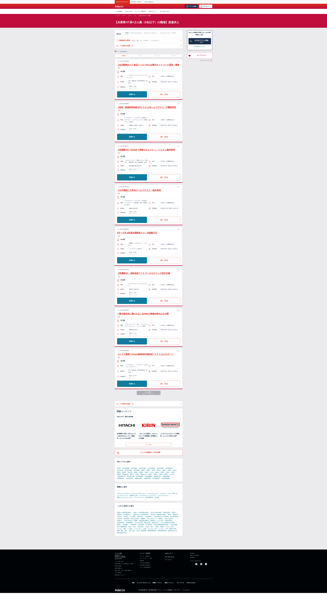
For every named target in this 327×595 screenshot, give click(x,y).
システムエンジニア (152, 493)
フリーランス (180, 582)
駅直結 (119, 524)
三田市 (173, 472)
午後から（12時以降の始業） (141, 512)
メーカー (161, 528)
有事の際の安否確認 (145, 565)
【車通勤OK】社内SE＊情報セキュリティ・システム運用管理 (146, 150)
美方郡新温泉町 (165, 478)
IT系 (135, 15)
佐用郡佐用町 (147, 478)
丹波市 (137, 474)
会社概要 (192, 557)
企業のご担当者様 (194, 555)
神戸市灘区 (134, 468)
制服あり (160, 518)
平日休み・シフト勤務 (129, 516)
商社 (126, 530)
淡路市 (155, 474)
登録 (192, 6)
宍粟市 (160, 474)
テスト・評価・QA (173, 493)
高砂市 (157, 472)
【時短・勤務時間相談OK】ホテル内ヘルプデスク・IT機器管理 (146, 107)
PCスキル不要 (138, 522)
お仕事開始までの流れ (199, 46)
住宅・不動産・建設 (170, 528)
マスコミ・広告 (170, 526)
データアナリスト (139, 497)
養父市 (132, 474)
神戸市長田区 (151, 468)
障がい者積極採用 (122, 526)
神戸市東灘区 (126, 468)
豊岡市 (124, 472)
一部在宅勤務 (173, 524)
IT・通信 (130, 528)
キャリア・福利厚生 (145, 553)
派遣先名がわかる (172, 530)
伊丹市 (175, 470)
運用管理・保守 (134, 495)
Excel (134, 526)
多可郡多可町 (130, 476)
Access (147, 526)
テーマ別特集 (118, 572)
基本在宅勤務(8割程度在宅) (161, 524)
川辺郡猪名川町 (121, 476)
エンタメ (119, 528)
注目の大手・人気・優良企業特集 (123, 570)
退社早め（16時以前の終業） (158, 514)
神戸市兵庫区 (142, 468)
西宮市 (159, 470)
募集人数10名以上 (122, 532)
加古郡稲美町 (139, 476)
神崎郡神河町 (120, 478)
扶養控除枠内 (166, 512)
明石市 (153, 470)
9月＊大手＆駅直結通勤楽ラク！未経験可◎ (137, 233)
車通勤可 (143, 518)
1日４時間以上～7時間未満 (161, 516)
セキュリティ (177, 590)
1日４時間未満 (174, 516)
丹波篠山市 (125, 474)
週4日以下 (175, 514)
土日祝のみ (140, 516)
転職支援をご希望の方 (136, 1)
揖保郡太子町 (129, 478)
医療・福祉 (120, 530)
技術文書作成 (149, 497)
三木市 (152, 472)
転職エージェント (157, 582)
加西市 (119, 474)
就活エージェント (169, 582)
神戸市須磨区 (160, 468)
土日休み (119, 516)
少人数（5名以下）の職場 (145, 15)
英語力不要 (147, 522)
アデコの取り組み (119, 561)
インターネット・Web (140, 528)
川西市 (162, 472)
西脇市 (141, 472)
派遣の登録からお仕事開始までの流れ (124, 563)
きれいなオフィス (152, 518)
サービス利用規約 (168, 590)
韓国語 (162, 526)
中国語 (157, 526)
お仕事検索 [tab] (119, 11)
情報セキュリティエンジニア (125, 497)
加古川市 (130, 472)
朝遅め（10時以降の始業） (124, 512)
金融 (125, 528)
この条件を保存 (133, 46)
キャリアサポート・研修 (146, 558)
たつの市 (171, 474)
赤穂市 (136, 472)
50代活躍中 (149, 524)
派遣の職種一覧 (118, 568)
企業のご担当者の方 (149, 1)
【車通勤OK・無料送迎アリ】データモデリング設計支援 (143, 273)
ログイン (207, 6)
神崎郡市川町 (157, 476)
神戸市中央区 (128, 470)
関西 (124, 15)
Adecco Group (191, 582)
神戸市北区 (120, 470)
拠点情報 (192, 553)
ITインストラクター (163, 495)
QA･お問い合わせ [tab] (164, 11)
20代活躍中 (125, 524)
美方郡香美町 (156, 478)
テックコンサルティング (143, 582)
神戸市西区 (137, 470)
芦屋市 (169, 470)
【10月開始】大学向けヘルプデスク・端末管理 (139, 190)
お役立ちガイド (153, 11)
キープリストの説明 (211, 60)
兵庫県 (129, 15)
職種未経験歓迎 (152, 530)
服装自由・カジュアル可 (156, 520)
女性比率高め (120, 522)
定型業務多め (129, 522)
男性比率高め (168, 520)
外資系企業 (127, 518)
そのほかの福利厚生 (145, 562)
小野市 (167, 472)
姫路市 (143, 470)
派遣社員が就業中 (144, 520)
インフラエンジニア (122, 495)
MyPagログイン (119, 555)
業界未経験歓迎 (162, 530)
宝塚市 (146, 472)
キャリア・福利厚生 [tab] (140, 11)
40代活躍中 (141, 524)
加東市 (166, 474)
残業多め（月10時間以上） (124, 514)
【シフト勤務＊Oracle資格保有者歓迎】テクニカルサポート (145, 354)
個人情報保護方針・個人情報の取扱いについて (150, 590)
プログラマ (163, 493)
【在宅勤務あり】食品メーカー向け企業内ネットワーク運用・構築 (148, 65)
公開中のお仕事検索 (120, 557)
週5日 (169, 514)
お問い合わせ (168, 559)
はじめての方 (118, 558)
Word (129, 526)
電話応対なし (155, 522)
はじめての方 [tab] (128, 11)
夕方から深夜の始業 (156, 512)
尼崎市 (148, 470)
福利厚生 (142, 560)
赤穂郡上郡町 (138, 478)
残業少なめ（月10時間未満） (141, 514)
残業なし (174, 512)
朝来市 (150, 474)
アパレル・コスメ (152, 528)
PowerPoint (141, 526)
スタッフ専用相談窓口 (145, 567)
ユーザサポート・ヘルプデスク (148, 495)
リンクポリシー (186, 590)
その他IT (156, 497)
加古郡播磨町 (148, 476)
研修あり (119, 520)
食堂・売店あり (169, 518)
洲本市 (164, 470)
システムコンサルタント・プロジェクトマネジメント (131, 493)
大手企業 (119, 518)
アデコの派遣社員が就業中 (168, 522)
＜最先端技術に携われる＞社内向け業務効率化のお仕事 (143, 314)
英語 (152, 526)
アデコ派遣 (117, 15)
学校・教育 (132, 530)
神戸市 (119, 468)
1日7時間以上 (148, 516)
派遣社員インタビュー (120, 575)
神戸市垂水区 (169, 468)
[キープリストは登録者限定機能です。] (178, 61)
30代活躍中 (133, 524)
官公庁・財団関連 (141, 530)
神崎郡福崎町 (166, 476)
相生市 (119, 472)
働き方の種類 (118, 566)
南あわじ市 (144, 474)
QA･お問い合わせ (169, 557)
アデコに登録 (118, 553)
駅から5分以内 (135, 518)
